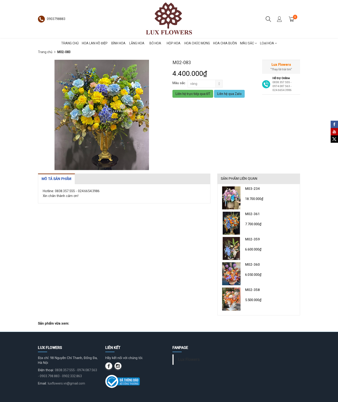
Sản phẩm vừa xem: (53, 323)
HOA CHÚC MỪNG (197, 43)
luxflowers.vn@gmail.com (66, 383)
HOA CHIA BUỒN (225, 43)
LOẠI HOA (267, 43)
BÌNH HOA (118, 43)
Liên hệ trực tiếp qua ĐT (192, 94)
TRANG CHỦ (70, 43)
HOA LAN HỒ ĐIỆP (95, 43)
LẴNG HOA (136, 43)
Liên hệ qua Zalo (229, 94)
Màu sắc (178, 83)
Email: (42, 383)
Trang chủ (45, 52)
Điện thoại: (46, 370)
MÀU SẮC (247, 43)
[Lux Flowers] (169, 19)
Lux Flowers (189, 359)
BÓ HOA (155, 43)
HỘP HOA (173, 43)
